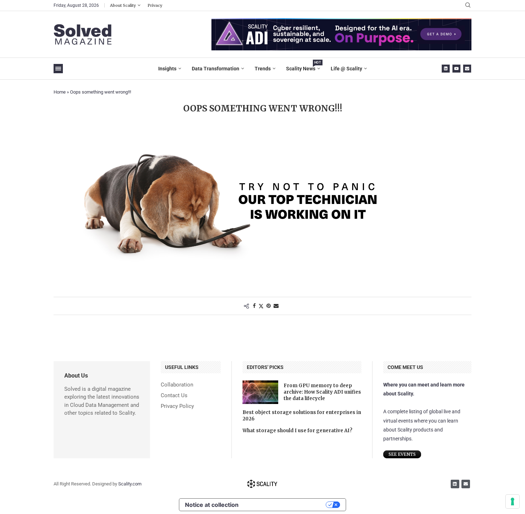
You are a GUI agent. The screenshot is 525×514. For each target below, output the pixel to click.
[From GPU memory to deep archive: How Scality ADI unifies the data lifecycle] (260, 392)
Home (60, 92)
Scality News (303, 66)
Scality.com (129, 483)
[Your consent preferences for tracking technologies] (512, 501)
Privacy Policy (177, 406)
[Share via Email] (276, 306)
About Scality (123, 5)
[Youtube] (456, 68)
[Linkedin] (445, 68)
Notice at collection (212, 504)
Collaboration (177, 385)
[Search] (467, 5)
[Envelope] (465, 484)
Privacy (155, 5)
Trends (263, 68)
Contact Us (174, 395)
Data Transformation (215, 68)
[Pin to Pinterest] (268, 306)
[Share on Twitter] (261, 306)
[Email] (467, 68)
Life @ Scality (346, 68)
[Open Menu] (58, 68)
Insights (167, 68)
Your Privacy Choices (285, 504)
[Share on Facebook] (254, 306)
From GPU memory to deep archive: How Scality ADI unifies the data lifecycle (322, 392)
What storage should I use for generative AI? (297, 431)
